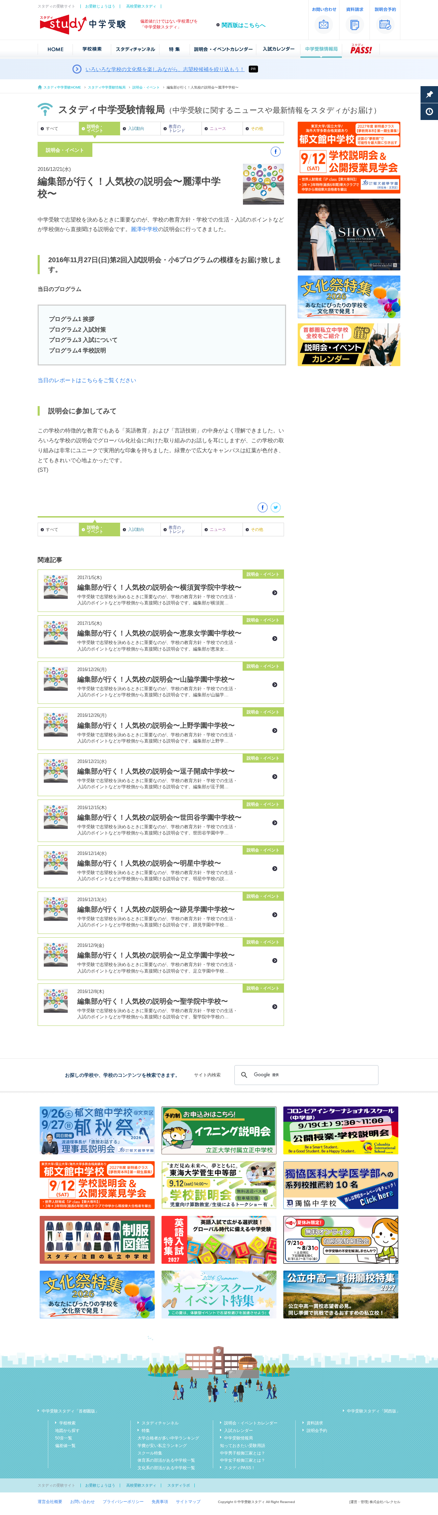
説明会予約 (317, 1430)
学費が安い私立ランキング (162, 1445)
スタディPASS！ (239, 1467)
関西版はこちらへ (244, 25)
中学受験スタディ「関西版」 (373, 1411)
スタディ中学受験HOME (62, 87)
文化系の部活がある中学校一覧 (166, 1467)
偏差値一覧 (65, 1445)
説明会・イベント (146, 87)
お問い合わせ (82, 1501)
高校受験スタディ (141, 6)
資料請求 (315, 1423)
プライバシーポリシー (123, 1501)
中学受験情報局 (238, 1438)
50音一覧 (63, 1438)
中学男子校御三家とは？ (242, 1453)
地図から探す (67, 1430)
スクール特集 (150, 1453)
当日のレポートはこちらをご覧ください (87, 380)
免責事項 (160, 1501)
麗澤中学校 (144, 229)
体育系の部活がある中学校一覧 (166, 1460)
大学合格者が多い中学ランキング (168, 1438)
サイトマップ (188, 1501)
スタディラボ (178, 1485)
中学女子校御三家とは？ (242, 1460)
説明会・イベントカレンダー (251, 1423)
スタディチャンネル (160, 1423)
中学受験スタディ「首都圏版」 (70, 1411)
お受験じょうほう (100, 6)
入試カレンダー (238, 1430)
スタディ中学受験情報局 (107, 87)
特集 (146, 1430)
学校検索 (67, 1423)
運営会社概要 (50, 1501)
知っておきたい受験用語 (242, 1445)
